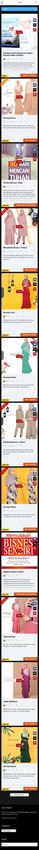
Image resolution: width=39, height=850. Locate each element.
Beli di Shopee (30, 140)
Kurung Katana (9, 766)
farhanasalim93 (10, 121)
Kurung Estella (9, 377)
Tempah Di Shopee (29, 75)
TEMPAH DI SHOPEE (29, 335)
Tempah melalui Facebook (26, 205)
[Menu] (2, 2)
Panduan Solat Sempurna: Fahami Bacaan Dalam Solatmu (17, 54)
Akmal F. (8, 59)
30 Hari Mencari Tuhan (13, 183)
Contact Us (4, 818)
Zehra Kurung (9, 637)
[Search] (36, 2)
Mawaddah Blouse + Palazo (15, 247)
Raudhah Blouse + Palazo (14, 442)
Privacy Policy (13, 818)
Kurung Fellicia (9, 507)
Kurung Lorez (9, 312)
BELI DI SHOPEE (30, 400)
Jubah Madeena (10, 701)
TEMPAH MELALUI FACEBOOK (26, 594)
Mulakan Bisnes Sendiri (13, 572)
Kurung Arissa (9, 118)
